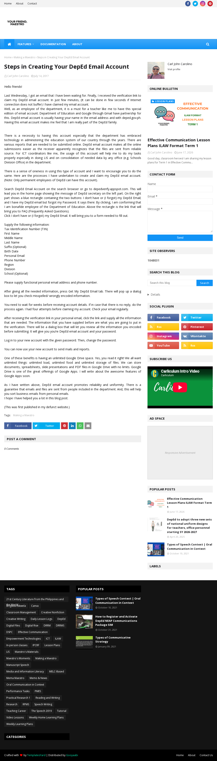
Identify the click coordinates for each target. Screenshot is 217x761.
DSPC (9, 632)
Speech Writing (43, 704)
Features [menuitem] (24, 44)
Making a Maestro (24, 57)
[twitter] (195, 3)
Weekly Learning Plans (19, 724)
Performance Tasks (17, 691)
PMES (38, 691)
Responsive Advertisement (180, 453)
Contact (32, 3)
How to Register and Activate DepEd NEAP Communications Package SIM (116, 621)
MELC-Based (56, 671)
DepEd (61, 619)
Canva (35, 606)
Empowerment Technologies (23, 638)
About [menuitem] (77, 44)
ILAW (58, 638)
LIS (8, 652)
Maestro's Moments (18, 658)
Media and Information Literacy (25, 671)
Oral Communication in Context (25, 684)
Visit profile (174, 69)
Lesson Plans (52, 645)
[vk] (197, 336)
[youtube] (163, 345)
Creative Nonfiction (52, 612)
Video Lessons (15, 717)
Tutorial (61, 711)
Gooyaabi (72, 755)
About (19, 3)
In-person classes (16, 645)
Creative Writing (15, 619)
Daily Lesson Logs (41, 619)
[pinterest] (210, 3)
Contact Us (206, 755)
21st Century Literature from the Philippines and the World (35, 599)
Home (8, 3)
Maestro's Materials (26, 652)
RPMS (26, 704)
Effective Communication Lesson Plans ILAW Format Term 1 (178, 142)
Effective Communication (33, 632)
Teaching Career (16, 711)
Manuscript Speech (17, 665)
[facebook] (188, 3)
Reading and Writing (48, 698)
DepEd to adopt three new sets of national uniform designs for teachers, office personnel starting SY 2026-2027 (189, 526)
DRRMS (60, 625)
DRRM (47, 625)
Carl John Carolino (18, 76)
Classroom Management (21, 612)
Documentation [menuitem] (53, 44)
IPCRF (36, 645)
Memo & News (38, 678)
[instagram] (202, 3)
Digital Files (13, 625)
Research (11, 704)
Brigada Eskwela (16, 606)
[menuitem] (9, 44)
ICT (48, 638)
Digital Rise (31, 625)
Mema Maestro (15, 678)
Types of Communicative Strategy (113, 640)
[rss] (163, 326)
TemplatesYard (36, 755)
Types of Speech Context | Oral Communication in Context (189, 547)
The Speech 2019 (41, 711)
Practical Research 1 (18, 698)
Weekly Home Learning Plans (46, 717)
